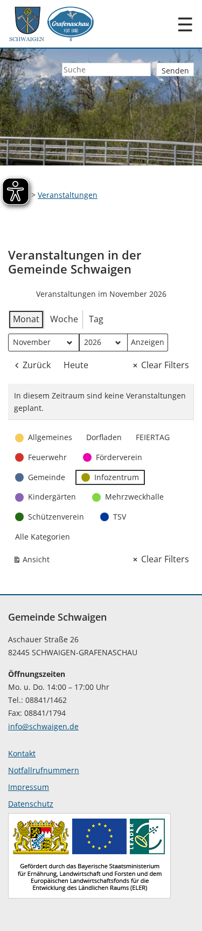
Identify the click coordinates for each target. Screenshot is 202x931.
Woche (64, 319)
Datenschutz (30, 804)
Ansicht (33, 561)
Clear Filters (165, 365)
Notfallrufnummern (43, 770)
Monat (26, 319)
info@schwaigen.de (43, 726)
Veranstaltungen (67, 195)
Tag (96, 319)
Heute (76, 365)
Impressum (28, 787)
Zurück (37, 365)
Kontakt (22, 753)
